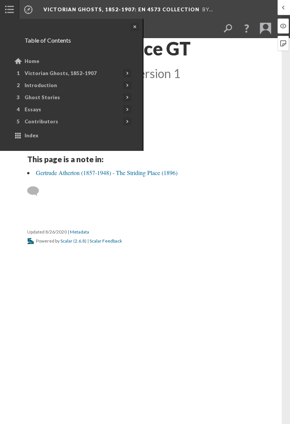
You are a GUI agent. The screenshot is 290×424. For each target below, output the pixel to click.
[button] (246, 28)
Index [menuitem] (32, 135)
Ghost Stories (42, 97)
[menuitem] (9, 9)
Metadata (79, 232)
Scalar (66, 241)
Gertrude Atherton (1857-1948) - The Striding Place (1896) (106, 173)
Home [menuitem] (32, 61)
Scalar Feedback (105, 241)
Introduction (41, 85)
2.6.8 (80, 241)
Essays (33, 109)
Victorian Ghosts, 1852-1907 (61, 73)
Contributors (41, 121)
